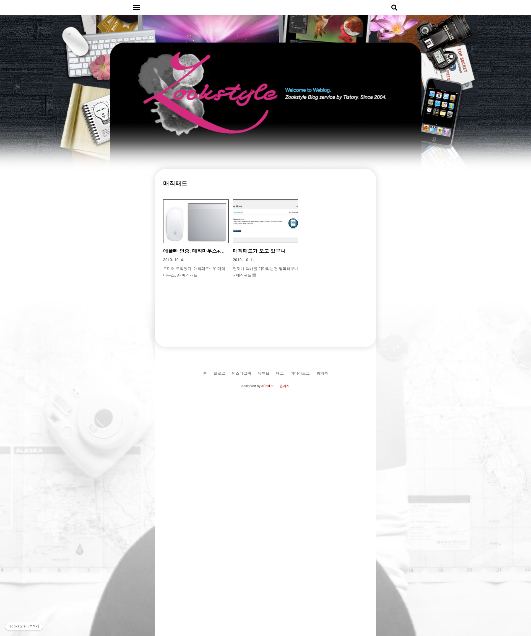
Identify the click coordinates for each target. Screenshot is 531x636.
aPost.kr (267, 385)
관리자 (285, 385)
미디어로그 (300, 373)
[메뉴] (136, 7)
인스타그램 (241, 373)
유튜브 (263, 373)
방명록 (322, 373)
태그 (280, 373)
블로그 (219, 373)
